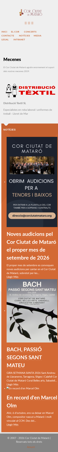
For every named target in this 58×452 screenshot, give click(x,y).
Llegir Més (12, 277)
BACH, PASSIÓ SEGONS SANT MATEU (24, 357)
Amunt (30, 447)
